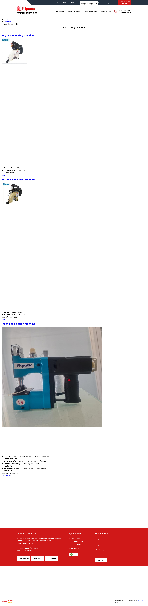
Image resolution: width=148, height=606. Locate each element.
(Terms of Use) (140, 600)
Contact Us (106, 12)
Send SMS (37, 558)
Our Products (91, 12)
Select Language (104, 3)
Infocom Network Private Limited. (136, 602)
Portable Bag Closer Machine (18, 179)
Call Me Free (52, 558)
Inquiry (125, 3)
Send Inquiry (6, 175)
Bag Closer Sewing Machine (18, 35)
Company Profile (74, 12)
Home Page (60, 12)
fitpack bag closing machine (18, 323)
